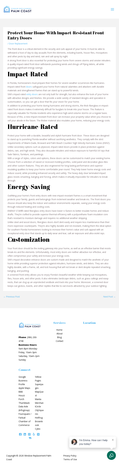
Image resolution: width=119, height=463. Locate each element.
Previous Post (11, 296)
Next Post (109, 296)
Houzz (22, 395)
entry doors (32, 94)
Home (59, 329)
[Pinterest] (29, 434)
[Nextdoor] (30, 438)
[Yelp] (33, 434)
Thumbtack (24, 402)
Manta (38, 399)
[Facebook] (20, 434)
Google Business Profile (23, 380)
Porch (21, 399)
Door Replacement (18, 43)
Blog (59, 337)
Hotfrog (39, 417)
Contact (59, 340)
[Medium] (38, 434)
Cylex (37, 428)
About (59, 333)
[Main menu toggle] (112, 9)
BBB (21, 391)
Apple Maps (24, 388)
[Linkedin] (24, 434)
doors (29, 86)
